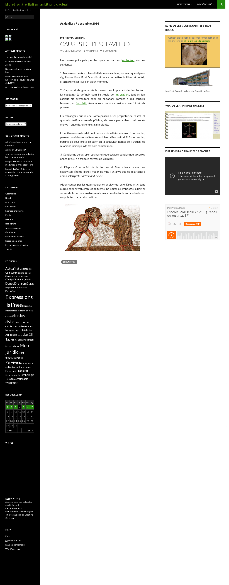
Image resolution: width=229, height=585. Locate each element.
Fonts (8, 215)
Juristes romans (13, 228)
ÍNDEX (183, 4)
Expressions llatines (15, 210)
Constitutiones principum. (16, 276)
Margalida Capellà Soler (16, 161)
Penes (19, 357)
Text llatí (9, 249)
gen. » (30, 430)
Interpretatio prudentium (16, 310)
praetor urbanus (22, 367)
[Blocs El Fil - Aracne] (194, 54)
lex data (17, 326)
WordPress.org (12, 549)
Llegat (17, 330)
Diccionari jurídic (22, 279)
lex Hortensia (27, 326)
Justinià (20, 322)
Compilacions (25, 273)
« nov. (9, 430)
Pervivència (14, 362)
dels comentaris (15, 544)
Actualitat (12, 268)
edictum (22, 287)
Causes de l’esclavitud (95, 44)
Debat (8, 198)
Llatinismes (10, 232)
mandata (19, 340)
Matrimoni (28, 339)
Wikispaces (11, 382)
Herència (27, 305)
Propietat (22, 370)
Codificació (10, 193)
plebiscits (9, 367)
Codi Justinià (12, 272)
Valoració (22, 378)
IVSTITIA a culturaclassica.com (19, 87)
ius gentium (122, 94)
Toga (8, 379)
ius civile (81, 103)
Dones (9, 283)
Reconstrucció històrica (16, 245)
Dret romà (67, 37)
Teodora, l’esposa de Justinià (19, 57)
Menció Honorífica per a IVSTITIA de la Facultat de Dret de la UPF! (19, 79)
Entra (8, 536)
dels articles (13, 540)
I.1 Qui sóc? (20, 149)
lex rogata (9, 330)
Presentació (10, 371)
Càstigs (9, 279)
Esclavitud (69, 262)
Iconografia (10, 223)
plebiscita (29, 363)
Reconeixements (13, 240)
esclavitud (128, 60)
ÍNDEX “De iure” (204, 4)
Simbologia (27, 374)
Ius (17, 315)
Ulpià (14, 379)
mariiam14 (92, 50)
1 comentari (110, 50)
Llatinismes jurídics (14, 236)
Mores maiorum (12, 346)
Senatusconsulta (12, 375)
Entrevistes (10, 206)
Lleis (20, 335)
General (79, 37)
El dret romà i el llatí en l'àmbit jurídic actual (36, 4)
